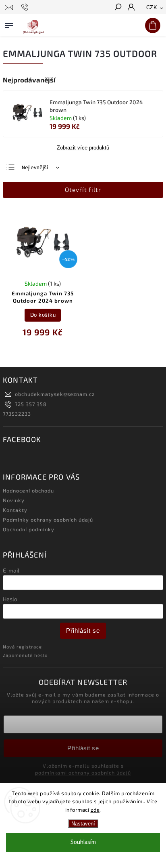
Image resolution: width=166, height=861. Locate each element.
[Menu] (9, 24)
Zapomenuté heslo (25, 655)
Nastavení (83, 824)
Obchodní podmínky (28, 529)
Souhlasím (83, 842)
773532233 (17, 414)
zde (95, 809)
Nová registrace (22, 646)
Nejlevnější (35, 168)
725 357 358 (31, 404)
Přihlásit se (83, 630)
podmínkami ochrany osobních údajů (83, 772)
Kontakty (15, 510)
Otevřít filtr (83, 189)
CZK (152, 7)
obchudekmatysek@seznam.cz (55, 394)
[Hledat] (118, 8)
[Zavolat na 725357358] (26, 7)
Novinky (14, 500)
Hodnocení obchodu (28, 490)
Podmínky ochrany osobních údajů (48, 519)
